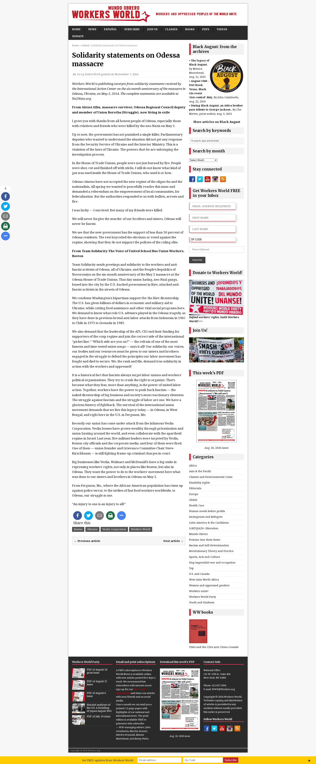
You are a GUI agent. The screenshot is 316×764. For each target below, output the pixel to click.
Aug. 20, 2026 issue (216, 448)
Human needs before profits (207, 511)
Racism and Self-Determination (209, 545)
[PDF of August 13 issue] (78, 687)
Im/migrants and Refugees (206, 516)
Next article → (173, 541)
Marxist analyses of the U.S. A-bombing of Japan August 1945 (99, 708)
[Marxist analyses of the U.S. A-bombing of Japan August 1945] (78, 711)
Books (190, 29)
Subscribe (132, 29)
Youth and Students (201, 602)
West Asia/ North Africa (204, 579)
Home (76, 29)
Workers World (140, 529)
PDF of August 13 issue (97, 683)
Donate (78, 36)
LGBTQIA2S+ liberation (203, 528)
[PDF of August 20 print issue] (78, 676)
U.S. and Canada (199, 574)
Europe (193, 494)
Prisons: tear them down (204, 539)
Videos (222, 29)
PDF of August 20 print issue (97, 671)
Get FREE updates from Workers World (107, 760)
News (92, 29)
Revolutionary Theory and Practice (211, 551)
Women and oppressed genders (209, 585)
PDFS (205, 29)
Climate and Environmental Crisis (210, 477)
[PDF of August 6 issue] (78, 699)
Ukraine (92, 529)
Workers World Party (202, 596)
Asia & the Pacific (200, 471)
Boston (78, 529)
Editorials (195, 488)
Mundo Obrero (198, 534)
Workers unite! (198, 591)
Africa (193, 465)
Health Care (196, 505)
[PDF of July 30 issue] (78, 722)
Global (193, 499)
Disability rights (199, 482)
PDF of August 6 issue (96, 695)
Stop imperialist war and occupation (212, 562)
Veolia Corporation (114, 529)
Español (110, 29)
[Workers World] (158, 15)
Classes (171, 29)
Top (191, 568)
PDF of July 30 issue (98, 716)
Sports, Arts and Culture (204, 557)
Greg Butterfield (88, 74)
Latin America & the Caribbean (209, 522)
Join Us (152, 29)
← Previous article (87, 541)
